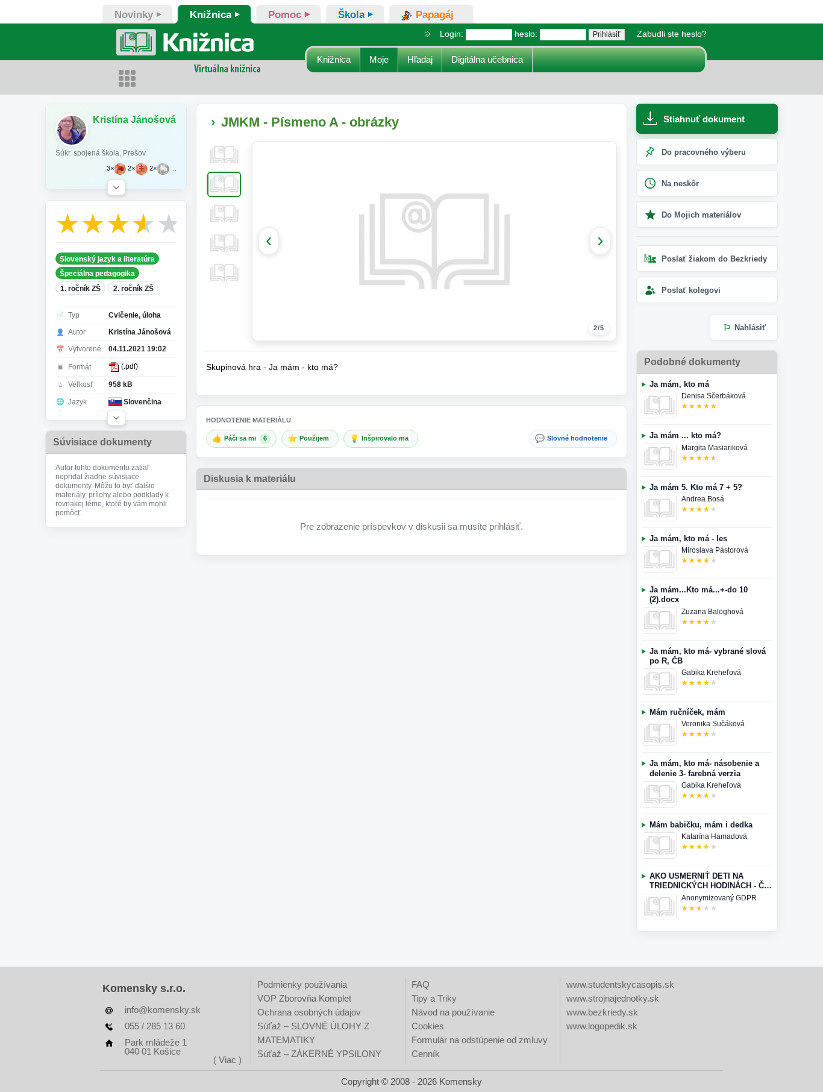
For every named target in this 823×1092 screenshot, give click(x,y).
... (174, 168)
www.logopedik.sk (601, 1026)
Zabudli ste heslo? (672, 34)
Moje (379, 59)
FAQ (420, 984)
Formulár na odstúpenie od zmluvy (479, 1040)
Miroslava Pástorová (714, 550)
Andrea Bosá (702, 499)
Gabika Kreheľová (711, 672)
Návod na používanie (453, 1012)
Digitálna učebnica (487, 59)
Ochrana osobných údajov (309, 1012)
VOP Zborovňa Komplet (304, 998)
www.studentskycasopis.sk (620, 984)
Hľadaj (420, 59)
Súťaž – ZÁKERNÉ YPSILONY (319, 1054)
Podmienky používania (302, 984)
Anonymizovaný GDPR (719, 898)
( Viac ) (227, 1060)
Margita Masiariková (714, 448)
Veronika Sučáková (713, 724)
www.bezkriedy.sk (602, 1012)
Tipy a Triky (434, 998)
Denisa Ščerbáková (713, 396)
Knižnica (334, 59)
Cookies (427, 1026)
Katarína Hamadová (714, 836)
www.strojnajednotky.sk (612, 998)
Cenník (425, 1054)
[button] (116, 187)
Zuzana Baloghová (712, 611)
